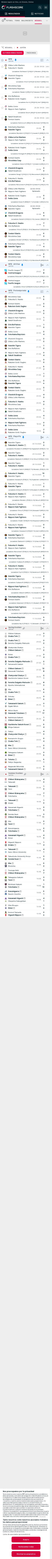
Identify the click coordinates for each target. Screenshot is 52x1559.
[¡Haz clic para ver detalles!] (25, 68)
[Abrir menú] (45, 7)
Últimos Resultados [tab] (12, 53)
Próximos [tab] (31, 53)
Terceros (42, 1516)
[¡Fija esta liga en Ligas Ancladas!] (23, 628)
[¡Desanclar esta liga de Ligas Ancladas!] (15, 60)
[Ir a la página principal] (14, 7)
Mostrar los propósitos (26, 1554)
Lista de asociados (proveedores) (16, 1534)
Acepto (26, 1540)
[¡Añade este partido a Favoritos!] (2, 66)
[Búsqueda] (40, 7)
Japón (23, 48)
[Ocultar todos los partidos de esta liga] (47, 60)
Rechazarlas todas (26, 1547)
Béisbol (9, 48)
